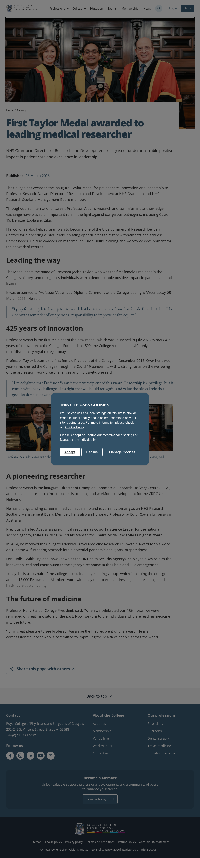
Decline (92, 452)
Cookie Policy (74, 427)
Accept (69, 452)
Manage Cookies (122, 452)
